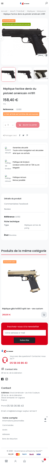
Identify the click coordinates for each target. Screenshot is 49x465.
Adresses (6, 434)
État (6, 235)
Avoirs (4, 430)
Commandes (7, 425)
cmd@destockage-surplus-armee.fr (21, 411)
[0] (42, 461)
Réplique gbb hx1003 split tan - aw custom (22, 308)
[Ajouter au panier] (44, 314)
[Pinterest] (27, 135)
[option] (24, 41)
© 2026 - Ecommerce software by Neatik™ (24, 451)
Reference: (8, 109)
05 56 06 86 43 (18, 363)
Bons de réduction (9, 439)
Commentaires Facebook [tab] (16, 203)
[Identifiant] (15, 461)
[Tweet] (23, 135)
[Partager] (19, 135)
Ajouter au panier (30, 125)
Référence (9, 216)
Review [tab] (7, 209)
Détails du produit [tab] (12, 198)
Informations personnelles (13, 421)
